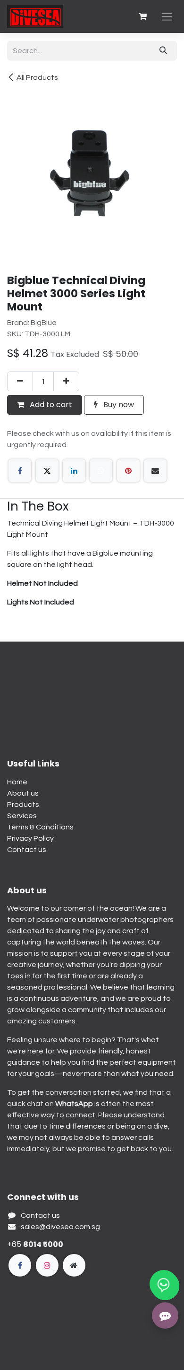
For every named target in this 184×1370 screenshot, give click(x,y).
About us (23, 793)
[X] (47, 470)
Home (17, 782)
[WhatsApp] (101, 470)
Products (23, 804)
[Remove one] (20, 381)
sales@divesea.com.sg (60, 1227)
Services (22, 816)
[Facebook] (19, 470)
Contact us (26, 849)
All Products (37, 77)
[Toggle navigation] (167, 16)
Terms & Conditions (40, 827)
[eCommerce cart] (142, 16)
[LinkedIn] (74, 470)
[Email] (155, 470)
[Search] (163, 51)
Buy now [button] (117, 404)
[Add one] (66, 381)
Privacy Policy (30, 838)
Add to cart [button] (50, 404)
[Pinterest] (128, 470)
